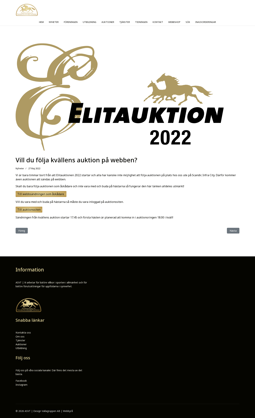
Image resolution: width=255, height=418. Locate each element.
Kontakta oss (23, 332)
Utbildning (21, 348)
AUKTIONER (107, 22)
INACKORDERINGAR (205, 22)
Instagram (21, 384)
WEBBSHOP (174, 22)
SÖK (188, 22)
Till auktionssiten (29, 210)
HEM (41, 22)
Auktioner (21, 344)
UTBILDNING (89, 22)
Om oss (20, 336)
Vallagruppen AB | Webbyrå (57, 411)
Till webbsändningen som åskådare (41, 194)
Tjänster (20, 340)
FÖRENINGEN (71, 22)
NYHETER (54, 22)
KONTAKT (158, 22)
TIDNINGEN (141, 22)
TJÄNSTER (124, 22)
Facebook (21, 380)
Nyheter (20, 168)
